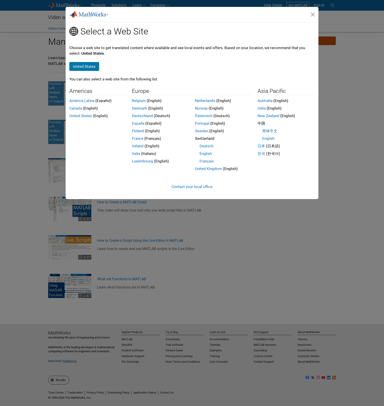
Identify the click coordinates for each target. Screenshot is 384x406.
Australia (265, 100)
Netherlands (205, 100)
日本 (261, 146)
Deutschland (142, 116)
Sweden (201, 131)
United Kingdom (208, 168)
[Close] (313, 14)
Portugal (202, 123)
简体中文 (269, 131)
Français (207, 161)
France (137, 138)
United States (80, 116)
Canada (75, 108)
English (206, 153)
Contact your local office (192, 186)
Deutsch (206, 146)
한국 (261, 153)
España (138, 123)
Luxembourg (142, 161)
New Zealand (268, 116)
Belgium (139, 100)
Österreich (203, 116)
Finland (138, 131)
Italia (136, 153)
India (262, 108)
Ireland (138, 146)
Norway (201, 108)
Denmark (139, 108)
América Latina (81, 100)
